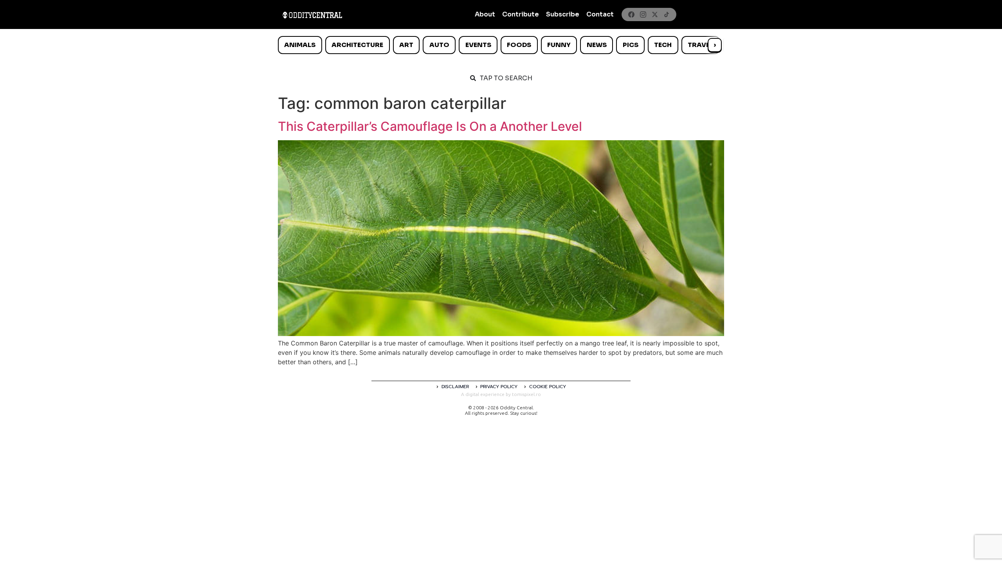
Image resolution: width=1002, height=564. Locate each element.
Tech (663, 45)
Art (406, 45)
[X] (655, 14)
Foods (519, 45)
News (597, 45)
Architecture (357, 45)
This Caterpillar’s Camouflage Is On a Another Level (430, 126)
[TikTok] (666, 14)
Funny (559, 45)
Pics (630, 45)
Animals (299, 45)
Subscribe (562, 14)
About (485, 14)
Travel (700, 45)
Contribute (520, 14)
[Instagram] (643, 14)
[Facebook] (631, 14)
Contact (600, 14)
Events (478, 45)
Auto (439, 45)
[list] (501, 45)
